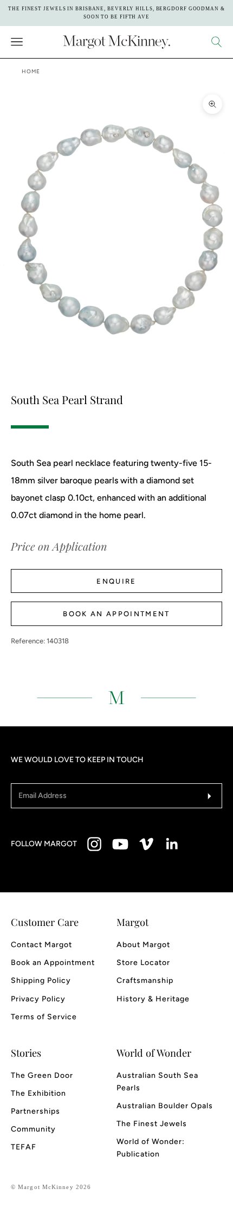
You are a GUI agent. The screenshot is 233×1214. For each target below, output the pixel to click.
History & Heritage (153, 999)
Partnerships (35, 1111)
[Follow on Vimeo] (146, 844)
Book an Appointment (53, 962)
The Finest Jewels (151, 1123)
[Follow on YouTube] (120, 844)
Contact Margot (41, 944)
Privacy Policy (38, 999)
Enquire (116, 581)
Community (33, 1129)
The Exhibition (38, 1093)
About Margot (143, 944)
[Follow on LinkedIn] (172, 844)
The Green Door (42, 1075)
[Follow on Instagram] (94, 844)
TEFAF (23, 1147)
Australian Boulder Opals (164, 1105)
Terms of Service (44, 1016)
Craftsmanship (144, 980)
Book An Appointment (116, 614)
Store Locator (143, 962)
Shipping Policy (41, 980)
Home (31, 71)
